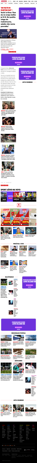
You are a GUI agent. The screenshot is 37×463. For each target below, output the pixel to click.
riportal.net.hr (14, 456)
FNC (7, 437)
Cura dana (27, 428)
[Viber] (14, 51)
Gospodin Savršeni (15, 437)
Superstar (14, 435)
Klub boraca (8, 429)
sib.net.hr (19, 455)
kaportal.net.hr (24, 455)
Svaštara (27, 435)
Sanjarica (33, 430)
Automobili (21, 441)
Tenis (8, 434)
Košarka (8, 432)
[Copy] (15, 51)
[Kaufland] (18, 205)
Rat (4, 182)
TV (13, 432)
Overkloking (27, 432)
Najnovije (33, 428)
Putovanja (21, 435)
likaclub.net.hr (14, 457)
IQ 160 (35, 1)
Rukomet (8, 428)
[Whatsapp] (12, 51)
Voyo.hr (9, 455)
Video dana (27, 438)
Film (13, 428)
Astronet (27, 426)
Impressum (4, 448)
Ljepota (21, 431)
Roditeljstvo (21, 437)
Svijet (6, 3)
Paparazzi (14, 431)
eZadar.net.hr (27, 456)
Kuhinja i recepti (22, 429)
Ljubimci (21, 432)
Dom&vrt (21, 428)
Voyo (13, 440)
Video (33, 427)
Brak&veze (21, 426)
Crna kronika (10, 3)
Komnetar (27, 431)
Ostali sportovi (9, 435)
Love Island (14, 434)
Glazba (14, 429)
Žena (29, 1)
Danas (3, 425)
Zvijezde (14, 426)
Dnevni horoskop (28, 429)
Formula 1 (8, 438)
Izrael (2, 182)
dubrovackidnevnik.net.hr (20, 456)
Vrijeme (3, 437)
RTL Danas (16, 3)
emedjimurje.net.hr (14, 455)
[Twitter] (10, 51)
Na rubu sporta (9, 431)
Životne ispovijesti (22, 440)
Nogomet (8, 426)
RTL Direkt (21, 3)
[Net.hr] (33, 449)
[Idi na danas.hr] (4, 1)
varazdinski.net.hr (29, 455)
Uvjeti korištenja (13, 448)
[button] (2, 193)
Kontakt (9, 450)
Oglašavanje (8, 448)
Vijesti (2, 3)
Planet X (27, 434)
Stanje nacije (27, 3)
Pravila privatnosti (4, 450)
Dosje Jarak (32, 3)
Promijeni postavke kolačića (16, 450)
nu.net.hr (31, 456)
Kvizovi (27, 437)
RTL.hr (3, 455)
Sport (14, 1)
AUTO (32, 1)
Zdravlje (21, 438)
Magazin (21, 1)
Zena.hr (6, 455)
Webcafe (25, 1)
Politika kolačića (19, 448)
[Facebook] (9, 51)
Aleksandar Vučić (8, 182)
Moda (20, 434)
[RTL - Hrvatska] (29, 449)
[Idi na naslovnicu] (10, 2)
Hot (17, 1)
